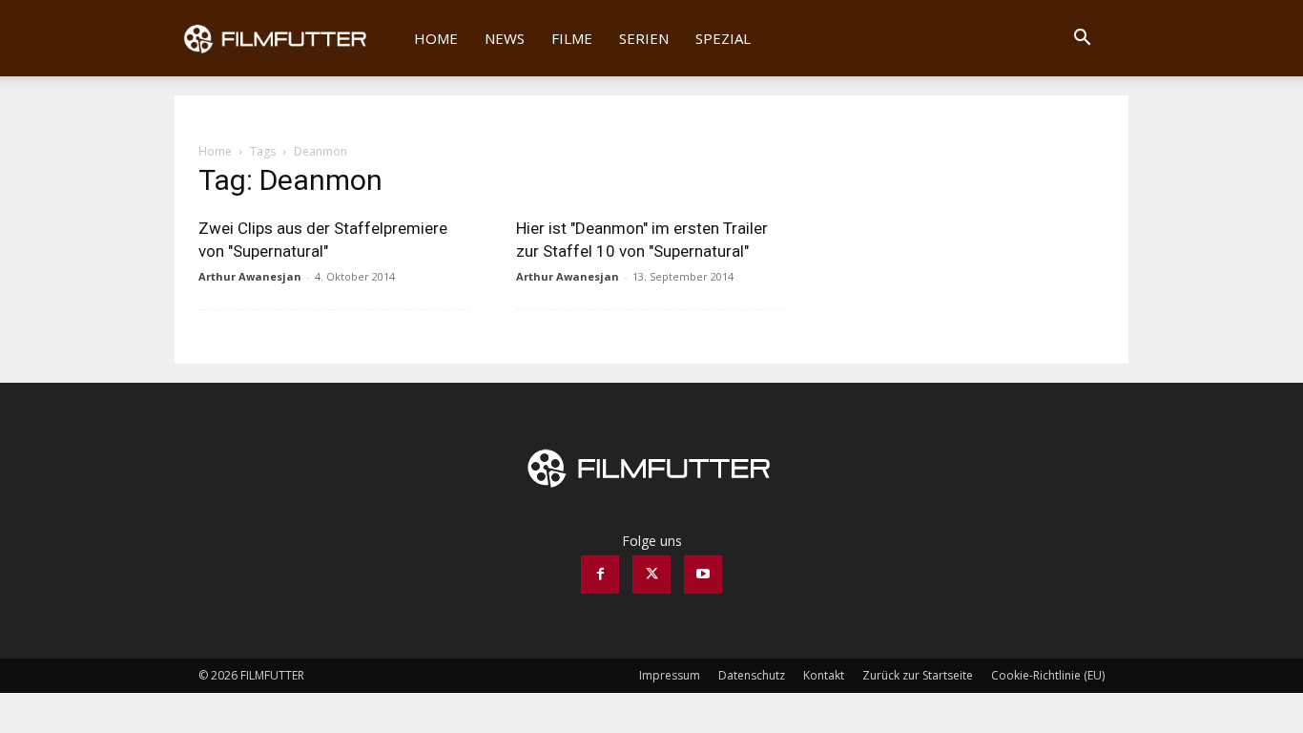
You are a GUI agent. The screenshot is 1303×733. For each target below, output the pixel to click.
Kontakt (823, 675)
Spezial (723, 38)
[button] (1082, 40)
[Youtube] (703, 574)
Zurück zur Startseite (917, 675)
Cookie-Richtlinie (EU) (1048, 675)
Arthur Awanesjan (249, 276)
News (505, 38)
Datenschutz (751, 675)
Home (436, 38)
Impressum (669, 675)
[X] (651, 574)
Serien (644, 38)
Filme (571, 38)
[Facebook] (600, 574)
